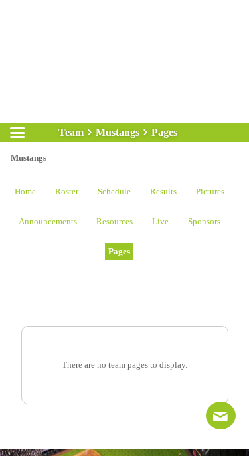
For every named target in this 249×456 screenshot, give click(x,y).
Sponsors (204, 221)
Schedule (114, 191)
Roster (66, 191)
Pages (119, 251)
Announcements (48, 221)
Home (25, 191)
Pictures (210, 191)
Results (163, 191)
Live (160, 221)
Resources (114, 221)
